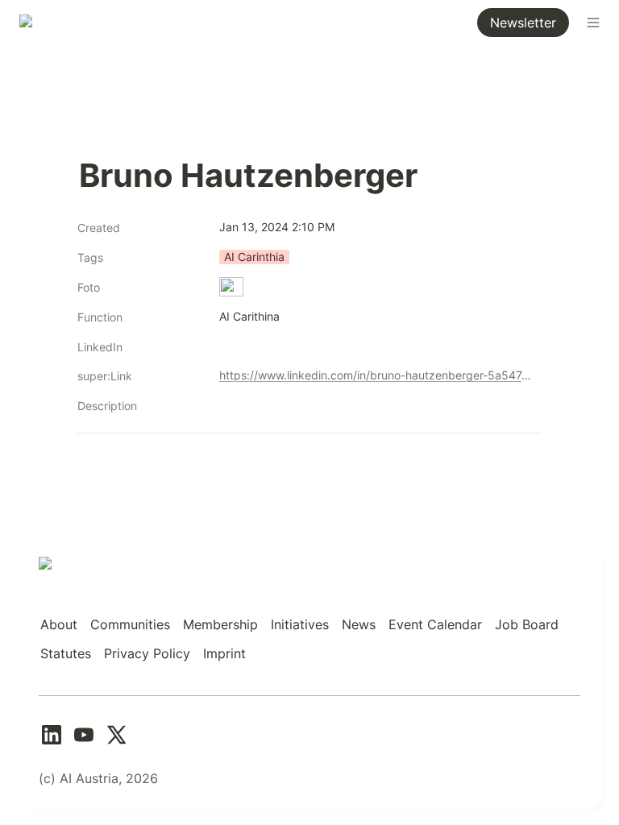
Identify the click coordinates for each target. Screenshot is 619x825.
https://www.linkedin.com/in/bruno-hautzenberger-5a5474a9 (377, 375)
